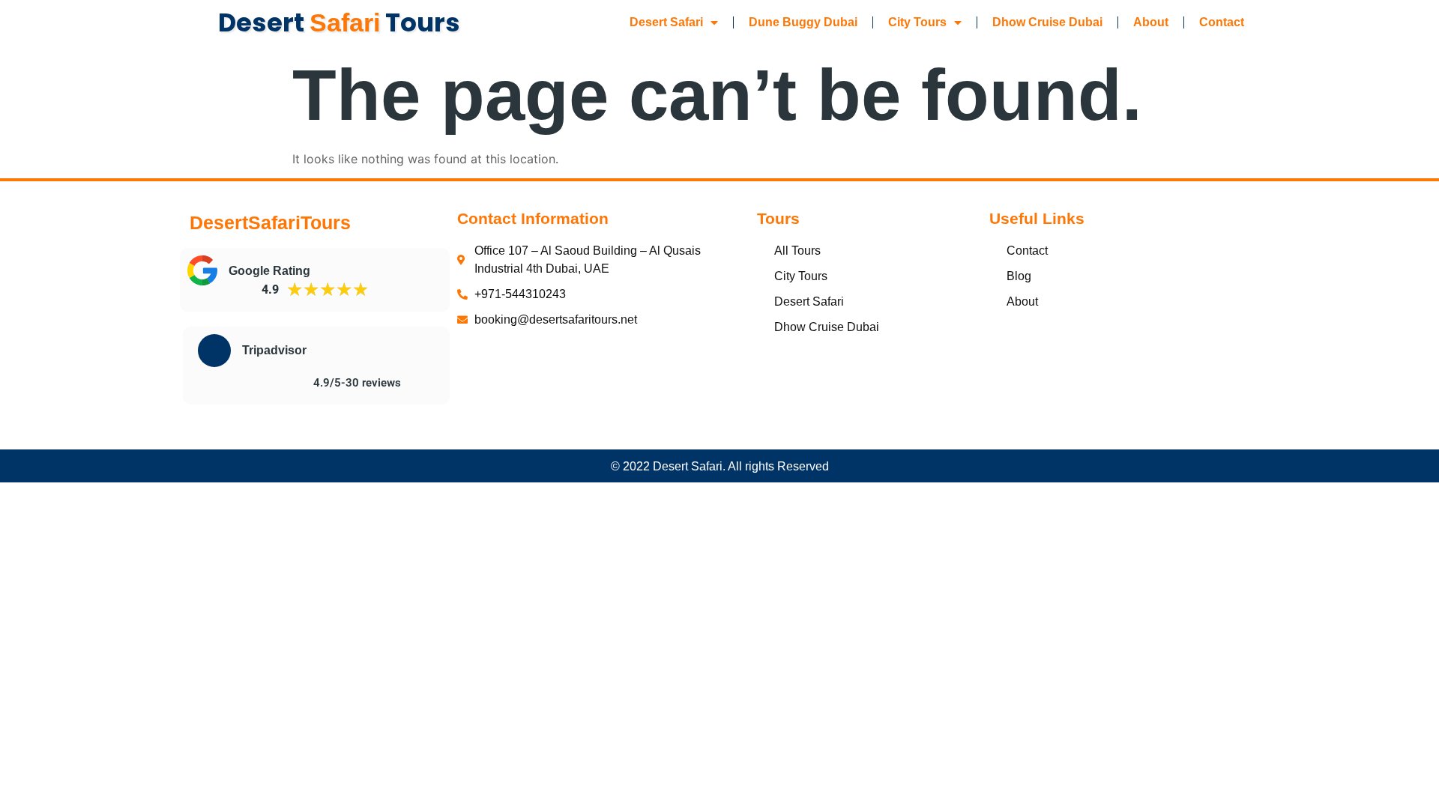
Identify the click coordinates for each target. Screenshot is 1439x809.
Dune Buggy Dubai (803, 22)
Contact (1221, 22)
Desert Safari (666, 22)
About (1150, 22)
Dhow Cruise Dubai (1047, 22)
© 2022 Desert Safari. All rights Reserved (720, 466)
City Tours (917, 22)
